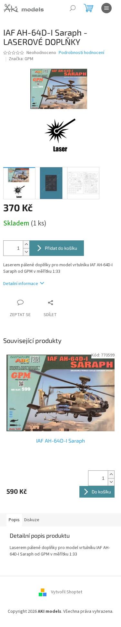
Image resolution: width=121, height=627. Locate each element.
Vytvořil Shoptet (66, 592)
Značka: (21, 59)
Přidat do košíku (61, 248)
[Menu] (106, 8)
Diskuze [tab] (31, 520)
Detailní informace (20, 283)
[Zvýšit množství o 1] (26, 244)
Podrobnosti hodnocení (81, 53)
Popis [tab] (14, 520)
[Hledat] (72, 8)
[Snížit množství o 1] (26, 252)
